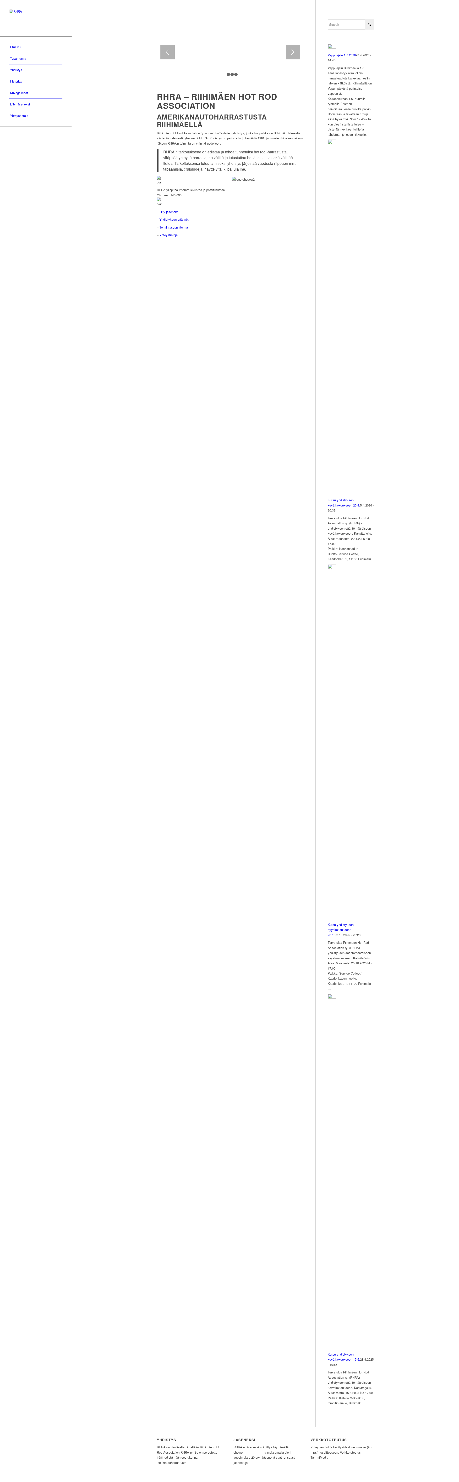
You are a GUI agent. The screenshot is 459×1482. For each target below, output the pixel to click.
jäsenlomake (254, 1452)
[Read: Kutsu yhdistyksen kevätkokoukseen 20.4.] (332, 143)
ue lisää (258, 1462)
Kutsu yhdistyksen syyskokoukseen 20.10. (341, 929)
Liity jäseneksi (169, 211)
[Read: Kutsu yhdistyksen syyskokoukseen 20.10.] (332, 567)
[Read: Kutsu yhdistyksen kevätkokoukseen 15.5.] (332, 997)
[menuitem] (35, 47)
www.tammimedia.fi (344, 1457)
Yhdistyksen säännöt (174, 219)
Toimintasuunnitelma (173, 227)
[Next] (293, 52)
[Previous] (167, 52)
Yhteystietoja (168, 235)
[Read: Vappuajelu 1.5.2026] (332, 47)
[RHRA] (36, 18)
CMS (369, 1457)
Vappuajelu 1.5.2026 (342, 55)
